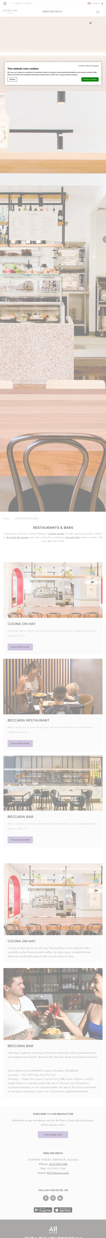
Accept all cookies (90, 79)
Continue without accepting (88, 66)
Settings (12, 79)
